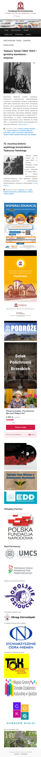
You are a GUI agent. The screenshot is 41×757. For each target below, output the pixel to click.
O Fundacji (23, 754)
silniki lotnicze (28, 132)
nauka (14, 132)
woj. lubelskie (32, 134)
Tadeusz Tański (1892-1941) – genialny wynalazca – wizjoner (20, 54)
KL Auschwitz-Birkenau (24, 130)
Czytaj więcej (23, 124)
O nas (6, 30)
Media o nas (8, 34)
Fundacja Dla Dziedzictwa (20, 11)
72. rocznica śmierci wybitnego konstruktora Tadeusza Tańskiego (17, 147)
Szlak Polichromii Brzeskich (20, 362)
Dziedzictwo (19, 34)
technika (17, 134)
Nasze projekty (16, 30)
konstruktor (7, 132)
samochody (20, 132)
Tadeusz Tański (8, 134)
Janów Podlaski (12, 130)
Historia (28, 34)
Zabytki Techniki (29, 129)
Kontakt (26, 30)
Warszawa (23, 134)
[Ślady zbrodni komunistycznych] (20, 743)
